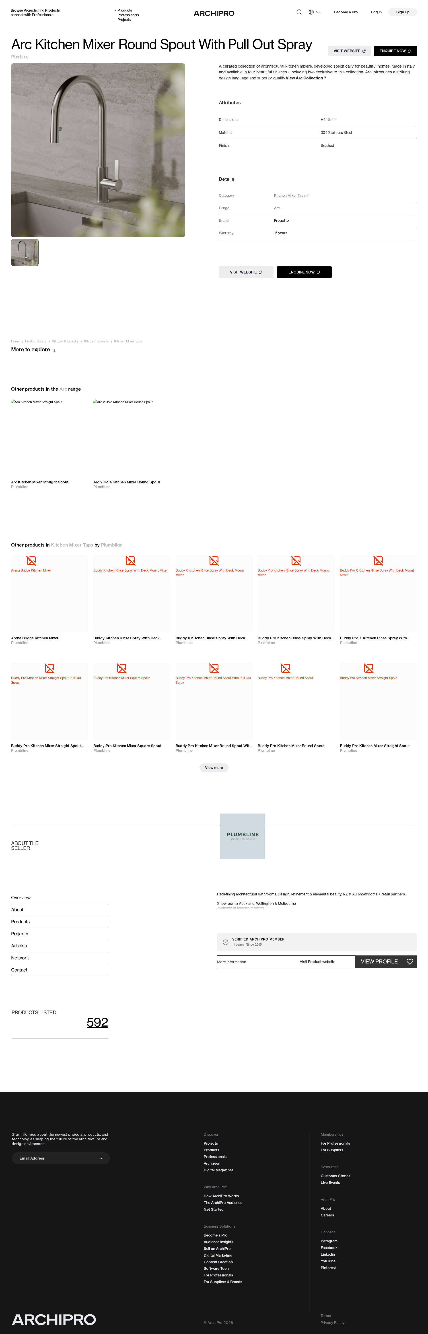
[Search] (299, 12)
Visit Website (347, 51)
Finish (224, 145)
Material (226, 132)
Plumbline (19, 56)
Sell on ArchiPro (217, 1248)
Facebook (329, 1247)
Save (78, 407)
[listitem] (15, 341)
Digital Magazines (218, 1170)
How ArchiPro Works (221, 1196)
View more (214, 767)
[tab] (25, 252)
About (326, 1208)
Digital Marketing (218, 1255)
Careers (327, 1215)
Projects (30, 10)
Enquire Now (393, 51)
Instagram (329, 1241)
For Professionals (218, 1275)
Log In (376, 12)
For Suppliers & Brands (223, 1282)
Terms (326, 1315)
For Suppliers (332, 1150)
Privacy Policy (332, 1322)
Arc (63, 389)
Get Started (214, 1209)
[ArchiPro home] (214, 13)
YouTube (328, 1261)
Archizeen (212, 1163)
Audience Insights (218, 1242)
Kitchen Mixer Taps (72, 545)
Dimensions (228, 119)
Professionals (42, 14)
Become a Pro (346, 12)
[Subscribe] (100, 1158)
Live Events (330, 1182)
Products (52, 10)
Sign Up (402, 12)
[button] (317, 961)
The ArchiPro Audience (223, 1202)
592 (97, 1022)
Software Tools (216, 1268)
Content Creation (218, 1262)
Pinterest (328, 1268)
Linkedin (328, 1254)
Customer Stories (335, 1176)
